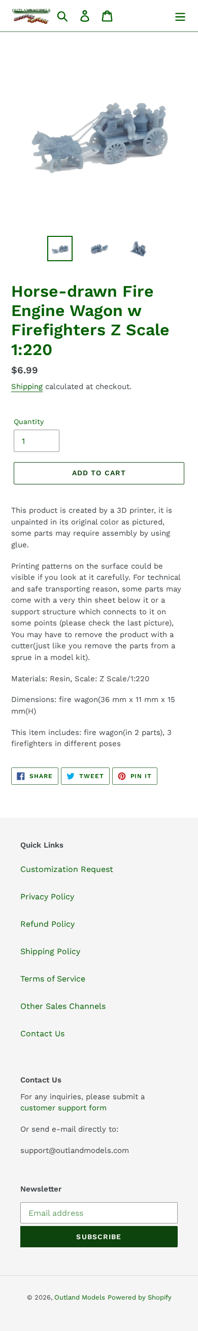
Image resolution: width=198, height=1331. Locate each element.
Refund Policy (47, 924)
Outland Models (79, 1297)
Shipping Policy (50, 951)
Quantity (29, 421)
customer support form (63, 1107)
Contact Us (42, 1033)
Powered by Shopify (140, 1297)
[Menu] (180, 16)
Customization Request (66, 869)
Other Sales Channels (63, 1006)
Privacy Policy (47, 896)
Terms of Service (52, 979)
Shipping (27, 386)
